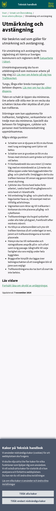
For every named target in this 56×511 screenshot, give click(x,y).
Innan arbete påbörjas (12, 16)
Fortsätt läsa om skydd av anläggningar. (25, 285)
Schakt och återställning (21, 13)
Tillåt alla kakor (28, 493)
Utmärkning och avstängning (38, 16)
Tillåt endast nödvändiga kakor (28, 501)
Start (4, 13)
